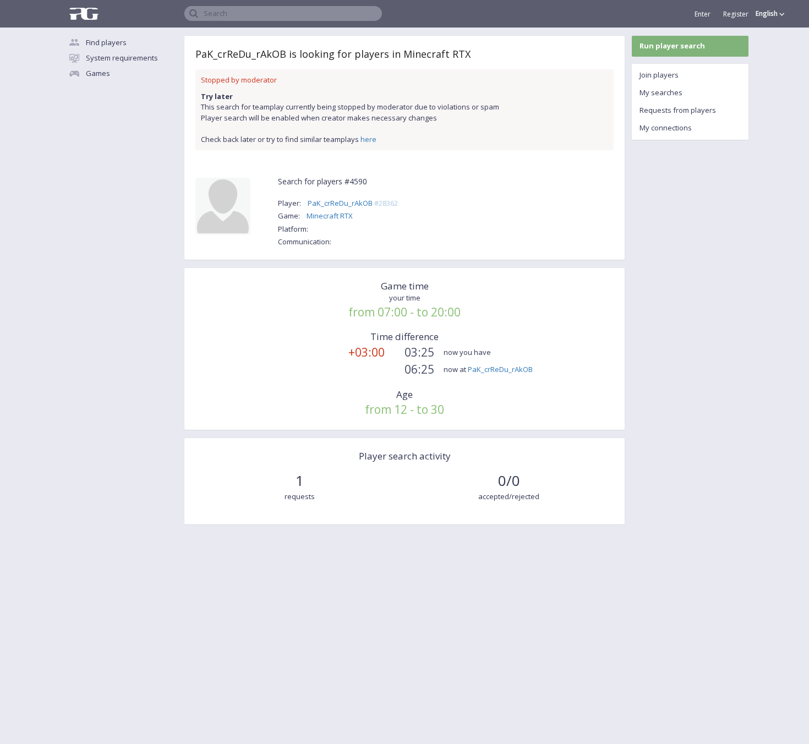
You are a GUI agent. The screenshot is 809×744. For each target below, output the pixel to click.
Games (98, 73)
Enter (702, 14)
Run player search (672, 46)
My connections (665, 128)
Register (735, 14)
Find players (106, 42)
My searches (660, 92)
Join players (659, 75)
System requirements (122, 58)
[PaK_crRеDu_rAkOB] (222, 208)
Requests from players (677, 110)
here (368, 139)
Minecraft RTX (330, 216)
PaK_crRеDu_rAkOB (353, 203)
